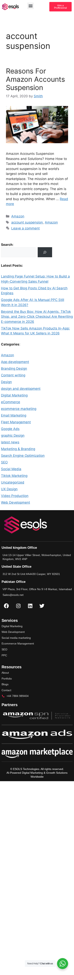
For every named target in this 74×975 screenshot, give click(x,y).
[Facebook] (6, 606)
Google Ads (10, 429)
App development (15, 362)
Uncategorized (12, 482)
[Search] (45, 252)
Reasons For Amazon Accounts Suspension (35, 79)
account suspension (27, 222)
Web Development (15, 502)
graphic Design (12, 435)
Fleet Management (16, 422)
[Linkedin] (30, 606)
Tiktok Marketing (14, 476)
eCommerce (10, 402)
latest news (10, 442)
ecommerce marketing (18, 409)
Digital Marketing (14, 395)
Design (6, 382)
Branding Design (14, 368)
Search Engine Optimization (23, 456)
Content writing (13, 375)
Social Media (11, 469)
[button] (30, 6)
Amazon (17, 216)
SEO (4, 462)
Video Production (14, 496)
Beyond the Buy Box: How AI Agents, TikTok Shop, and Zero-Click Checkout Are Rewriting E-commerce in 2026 (37, 317)
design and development (20, 389)
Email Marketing (13, 415)
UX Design (9, 489)
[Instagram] (18, 606)
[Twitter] (42, 606)
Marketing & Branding (18, 449)
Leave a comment (25, 228)
